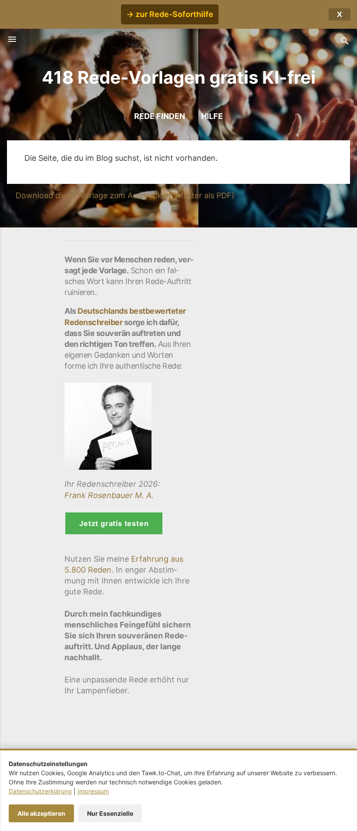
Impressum (93, 791)
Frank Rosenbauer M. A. (109, 495)
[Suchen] (345, 42)
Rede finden (159, 116)
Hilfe (212, 116)
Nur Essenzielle (110, 813)
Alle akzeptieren (41, 813)
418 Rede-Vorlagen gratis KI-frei (179, 77)
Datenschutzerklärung (40, 791)
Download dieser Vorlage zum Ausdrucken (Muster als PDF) (125, 195)
